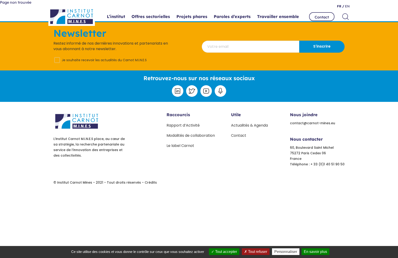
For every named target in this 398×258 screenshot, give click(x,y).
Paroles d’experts (232, 16)
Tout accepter (225, 252)
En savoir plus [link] (315, 252)
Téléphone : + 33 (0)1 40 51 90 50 (317, 164)
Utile (236, 114)
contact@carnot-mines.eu (312, 123)
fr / (340, 6)
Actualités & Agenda (249, 125)
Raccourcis (178, 114)
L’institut (116, 16)
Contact (322, 17)
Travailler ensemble (278, 16)
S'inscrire (322, 46)
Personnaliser (285, 252)
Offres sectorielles (151, 16)
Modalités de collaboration (191, 135)
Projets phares (191, 16)
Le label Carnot (180, 145)
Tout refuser (257, 252)
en (347, 6)
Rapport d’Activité (183, 125)
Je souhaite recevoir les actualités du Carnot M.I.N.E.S (104, 60)
